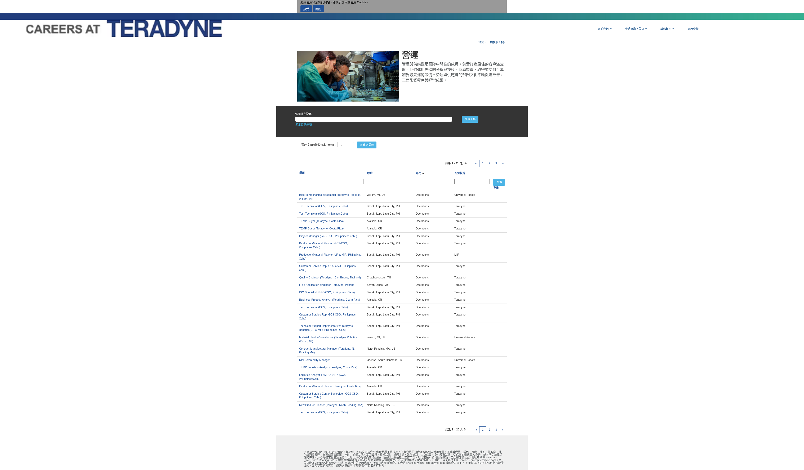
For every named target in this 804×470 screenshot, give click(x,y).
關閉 (318, 9)
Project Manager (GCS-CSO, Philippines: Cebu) (328, 236)
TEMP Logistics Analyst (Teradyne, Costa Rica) (328, 367)
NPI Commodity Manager (314, 360)
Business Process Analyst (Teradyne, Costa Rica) (329, 299)
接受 (306, 9)
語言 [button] (481, 42)
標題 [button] (302, 172)
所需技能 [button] (460, 173)
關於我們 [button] (603, 28)
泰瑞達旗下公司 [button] (635, 28)
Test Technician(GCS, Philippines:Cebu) (323, 206)
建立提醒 (368, 144)
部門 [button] (419, 173)
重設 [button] (496, 187)
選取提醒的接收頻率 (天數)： (318, 144)
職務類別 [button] (666, 28)
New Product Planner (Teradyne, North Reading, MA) (331, 405)
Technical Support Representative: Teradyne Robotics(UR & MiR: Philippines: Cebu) (326, 327)
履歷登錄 (693, 28)
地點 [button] (369, 173)
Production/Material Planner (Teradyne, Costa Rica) (330, 386)
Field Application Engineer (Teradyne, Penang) (327, 284)
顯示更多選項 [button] (303, 124)
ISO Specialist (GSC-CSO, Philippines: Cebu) (327, 292)
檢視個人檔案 (498, 42)
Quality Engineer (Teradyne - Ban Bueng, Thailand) (330, 277)
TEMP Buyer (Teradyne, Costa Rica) (321, 221)
